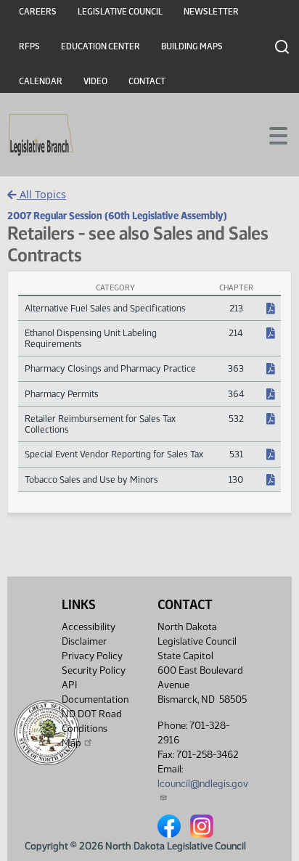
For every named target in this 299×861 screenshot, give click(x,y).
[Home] (41, 135)
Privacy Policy (92, 656)
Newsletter (211, 12)
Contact (146, 81)
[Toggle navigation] (271, 134)
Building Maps (192, 46)
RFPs (29, 46)
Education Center (100, 46)
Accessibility (88, 627)
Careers (38, 12)
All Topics (41, 194)
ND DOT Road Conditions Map (92, 728)
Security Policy (94, 670)
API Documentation (95, 692)
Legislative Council (120, 12)
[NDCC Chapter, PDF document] (270, 308)
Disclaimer (84, 641)
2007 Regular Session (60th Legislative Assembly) (117, 215)
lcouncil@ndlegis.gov (202, 784)
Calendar (40, 81)
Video (95, 81)
